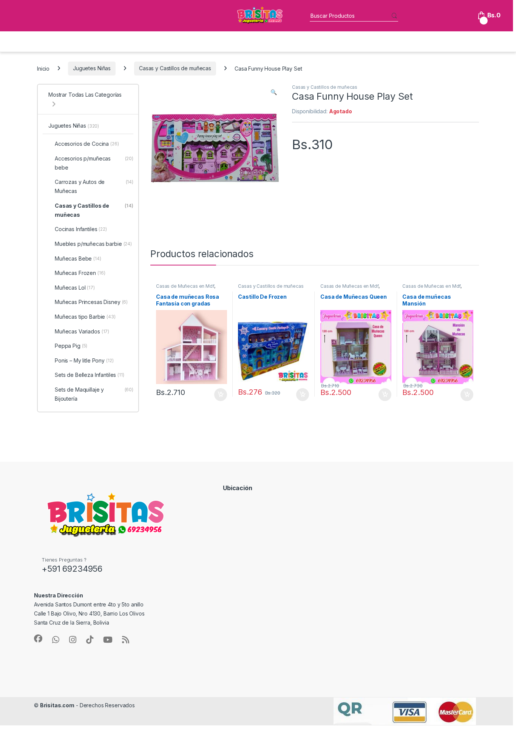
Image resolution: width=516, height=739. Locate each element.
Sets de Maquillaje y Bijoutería (94, 394)
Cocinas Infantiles (81, 229)
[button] (273, 92)
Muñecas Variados (82, 331)
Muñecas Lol (75, 287)
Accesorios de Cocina (87, 143)
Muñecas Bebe (78, 258)
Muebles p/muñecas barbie (93, 244)
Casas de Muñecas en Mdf (185, 286)
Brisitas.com (57, 705)
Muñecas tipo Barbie (85, 316)
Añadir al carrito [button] (219, 394)
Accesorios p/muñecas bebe (94, 163)
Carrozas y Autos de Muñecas (94, 186)
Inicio (43, 68)
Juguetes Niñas (92, 68)
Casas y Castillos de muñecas (175, 68)
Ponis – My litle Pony (84, 360)
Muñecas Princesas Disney (91, 302)
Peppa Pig (71, 346)
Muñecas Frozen (80, 273)
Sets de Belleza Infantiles (89, 375)
